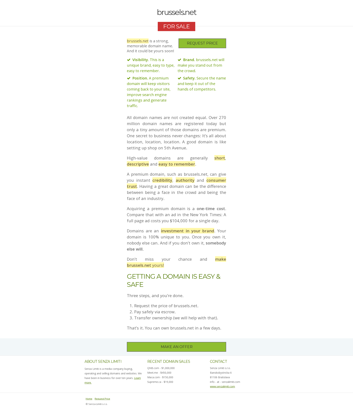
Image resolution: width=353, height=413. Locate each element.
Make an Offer (176, 347)
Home (89, 398)
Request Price (202, 43)
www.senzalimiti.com (222, 386)
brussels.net (176, 12)
